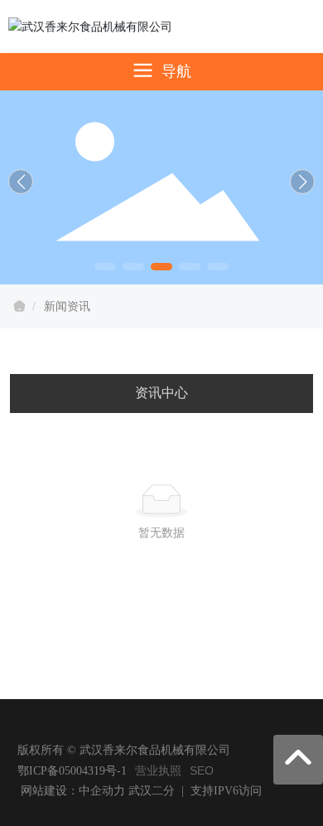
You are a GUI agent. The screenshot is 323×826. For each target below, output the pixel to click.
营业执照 (158, 770)
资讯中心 (161, 393)
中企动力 (102, 791)
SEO (202, 770)
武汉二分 (151, 791)
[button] (105, 266)
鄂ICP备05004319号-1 (72, 771)
